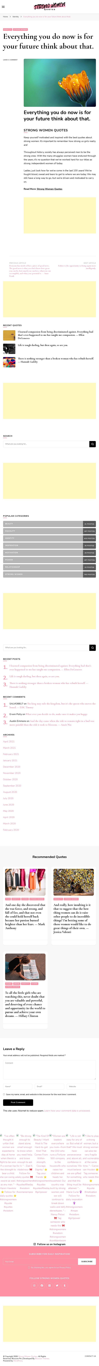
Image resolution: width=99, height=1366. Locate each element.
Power (25, 899)
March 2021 (9, 747)
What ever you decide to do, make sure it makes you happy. (57, 714)
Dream (16, 984)
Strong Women (20, 29)
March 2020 (9, 823)
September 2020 (12, 785)
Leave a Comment (11, 60)
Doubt (9, 984)
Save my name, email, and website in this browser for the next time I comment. (41, 1094)
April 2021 (9, 741)
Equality (58, 899)
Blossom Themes (42, 1358)
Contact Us (90, 1356)
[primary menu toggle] (3, 7)
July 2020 (8, 798)
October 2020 (10, 779)
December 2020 (11, 766)
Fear (8, 899)
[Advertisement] (60, 215)
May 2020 (8, 811)
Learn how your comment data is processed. (67, 1110)
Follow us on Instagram (51, 1244)
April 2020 (9, 817)
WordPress (17, 1361)
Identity (7, 29)
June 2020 (8, 804)
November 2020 (12, 773)
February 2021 (11, 754)
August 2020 (10, 792)
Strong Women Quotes (49, 189)
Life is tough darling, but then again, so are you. (43, 345)
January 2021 (10, 760)
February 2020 (11, 829)
